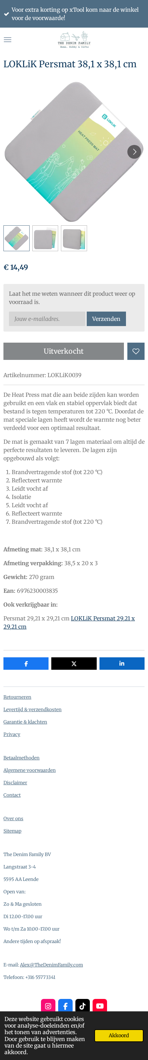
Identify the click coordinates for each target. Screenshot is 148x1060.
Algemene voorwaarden (29, 770)
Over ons (13, 819)
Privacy (11, 734)
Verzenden (106, 318)
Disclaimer (15, 783)
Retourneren (17, 697)
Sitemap (12, 831)
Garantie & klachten (25, 722)
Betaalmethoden (21, 758)
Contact (12, 795)
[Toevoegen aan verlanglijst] (136, 351)
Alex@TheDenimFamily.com (51, 965)
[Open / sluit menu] (7, 40)
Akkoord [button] (119, 1035)
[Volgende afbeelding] (134, 152)
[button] (16, 238)
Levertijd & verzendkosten (32, 710)
